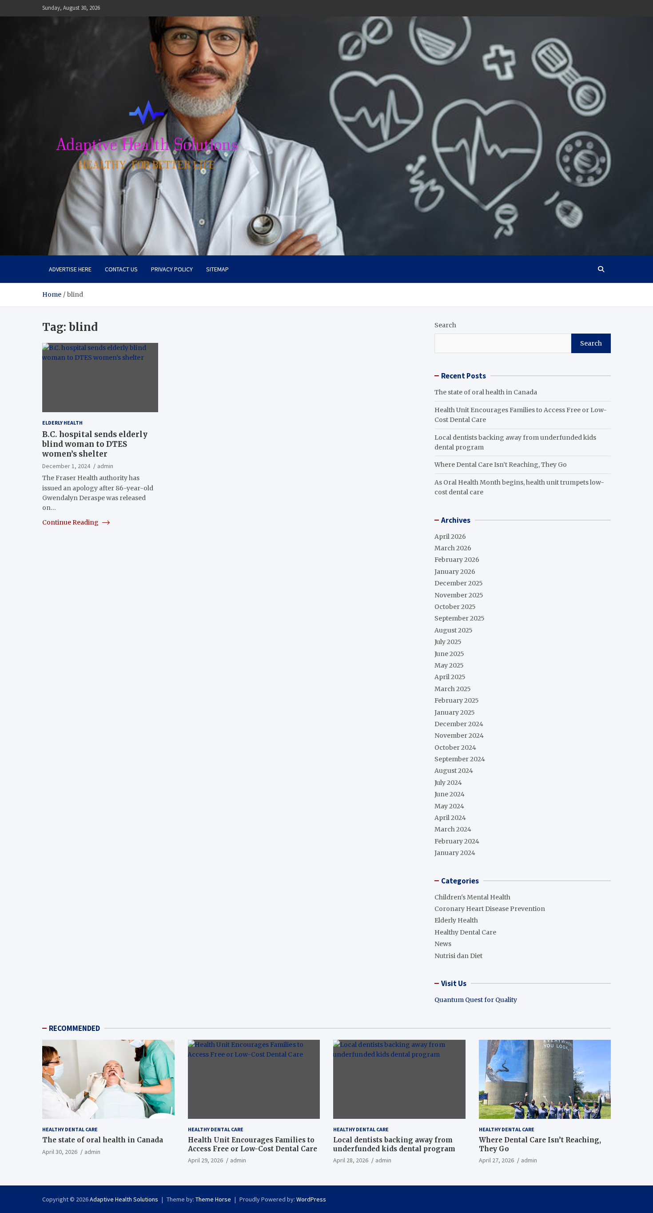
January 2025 (454, 712)
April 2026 (450, 537)
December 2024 (458, 724)
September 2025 (459, 618)
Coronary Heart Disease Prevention (489, 909)
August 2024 (453, 771)
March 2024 (452, 829)
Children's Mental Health (472, 897)
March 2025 (452, 689)
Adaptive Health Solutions (124, 1199)
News (442, 944)
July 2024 (448, 783)
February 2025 (456, 700)
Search (445, 325)
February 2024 (456, 841)
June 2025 (449, 654)
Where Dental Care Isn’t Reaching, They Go (500, 465)
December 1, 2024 (66, 466)
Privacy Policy (172, 269)
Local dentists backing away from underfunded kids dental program (394, 1144)
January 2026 (454, 572)
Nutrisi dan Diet (458, 956)
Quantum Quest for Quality (475, 1000)
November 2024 (459, 736)
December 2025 (458, 583)
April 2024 (450, 818)
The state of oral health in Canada (485, 392)
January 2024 (454, 853)
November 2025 (458, 595)
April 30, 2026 (59, 1152)
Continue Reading (71, 522)
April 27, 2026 (496, 1160)
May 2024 (449, 806)
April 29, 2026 (205, 1160)
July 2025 (448, 642)
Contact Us (121, 269)
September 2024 (459, 759)
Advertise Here (70, 269)
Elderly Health (62, 422)
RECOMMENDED (74, 1028)
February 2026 (456, 560)
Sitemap (217, 269)
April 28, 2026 (350, 1160)
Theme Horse (213, 1199)
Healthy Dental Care (465, 932)
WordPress (311, 1199)
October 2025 (455, 607)
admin (105, 466)
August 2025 (453, 630)
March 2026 (452, 548)
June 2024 (449, 794)
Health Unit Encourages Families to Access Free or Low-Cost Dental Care (252, 1144)
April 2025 (450, 677)
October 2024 (455, 748)
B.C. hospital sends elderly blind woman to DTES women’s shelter (94, 444)
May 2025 (449, 665)
